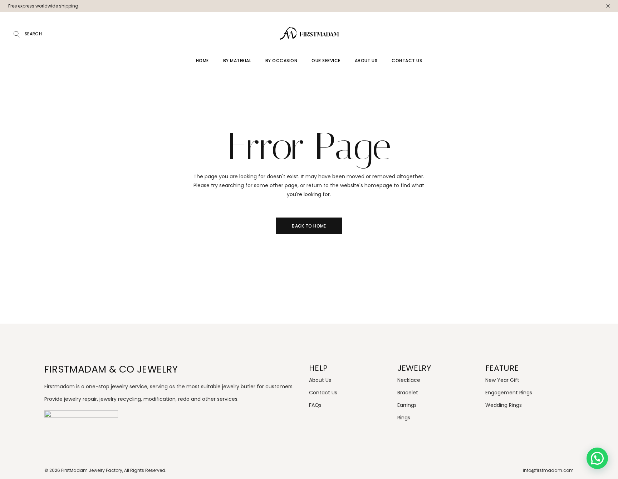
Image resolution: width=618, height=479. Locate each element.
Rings (403, 417)
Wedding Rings (503, 405)
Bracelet (407, 392)
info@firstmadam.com (548, 470)
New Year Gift (502, 380)
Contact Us (323, 392)
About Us (320, 380)
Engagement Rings (508, 392)
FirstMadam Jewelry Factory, (92, 470)
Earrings (407, 405)
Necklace (408, 380)
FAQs (315, 405)
